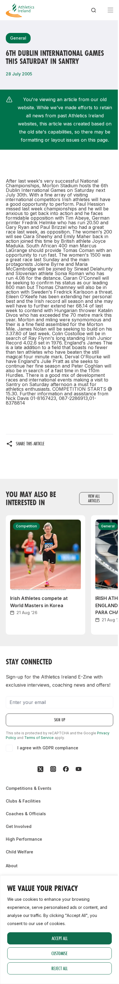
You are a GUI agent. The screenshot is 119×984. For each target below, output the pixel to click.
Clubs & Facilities (23, 800)
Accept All (60, 938)
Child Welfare (19, 851)
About (12, 865)
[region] (59, 929)
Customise (59, 953)
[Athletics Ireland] (20, 10)
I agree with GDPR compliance (47, 747)
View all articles (94, 498)
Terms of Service (39, 737)
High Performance (24, 839)
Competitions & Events (28, 788)
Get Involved (18, 826)
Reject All (59, 968)
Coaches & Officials (26, 813)
